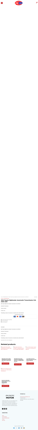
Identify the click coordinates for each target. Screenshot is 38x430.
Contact (3, 419)
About (3, 415)
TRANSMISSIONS (6, 298)
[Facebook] (2, 408)
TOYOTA (2, 298)
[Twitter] (4, 408)
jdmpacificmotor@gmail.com (25, 396)
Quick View (6, 357)
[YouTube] (6, 408)
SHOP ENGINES (4, 416)
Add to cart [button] (5, 363)
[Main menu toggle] (2, 3)
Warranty (3, 420)
